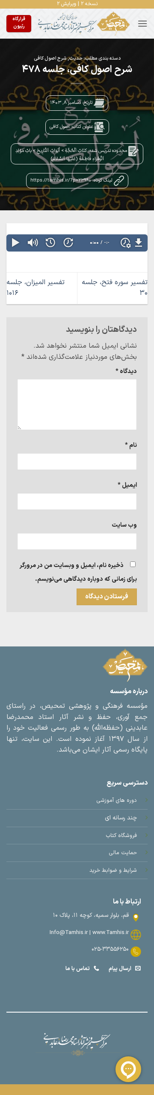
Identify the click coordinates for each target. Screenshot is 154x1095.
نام (131, 445)
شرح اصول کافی (50, 58)
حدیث (76, 58)
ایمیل (127, 485)
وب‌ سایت (124, 525)
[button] (142, 23)
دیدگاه (126, 371)
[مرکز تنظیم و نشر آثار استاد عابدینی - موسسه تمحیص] (84, 23)
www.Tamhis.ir (110, 932)
